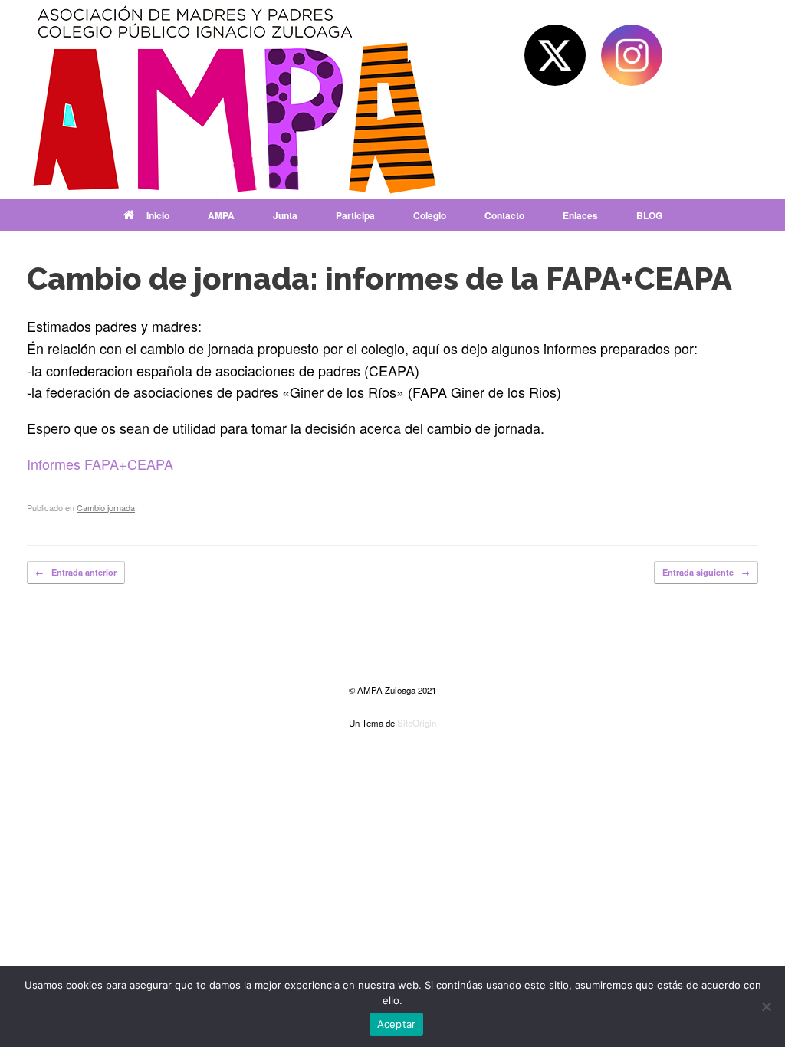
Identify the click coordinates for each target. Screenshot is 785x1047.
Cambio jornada (106, 507)
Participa (355, 215)
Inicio (157, 215)
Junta (285, 215)
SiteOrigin (416, 723)
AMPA (221, 215)
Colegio (429, 215)
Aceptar (396, 1024)
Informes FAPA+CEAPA (100, 464)
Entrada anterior (76, 572)
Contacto (504, 215)
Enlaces (580, 215)
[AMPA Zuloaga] (237, 99)
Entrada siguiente (706, 572)
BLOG (649, 215)
